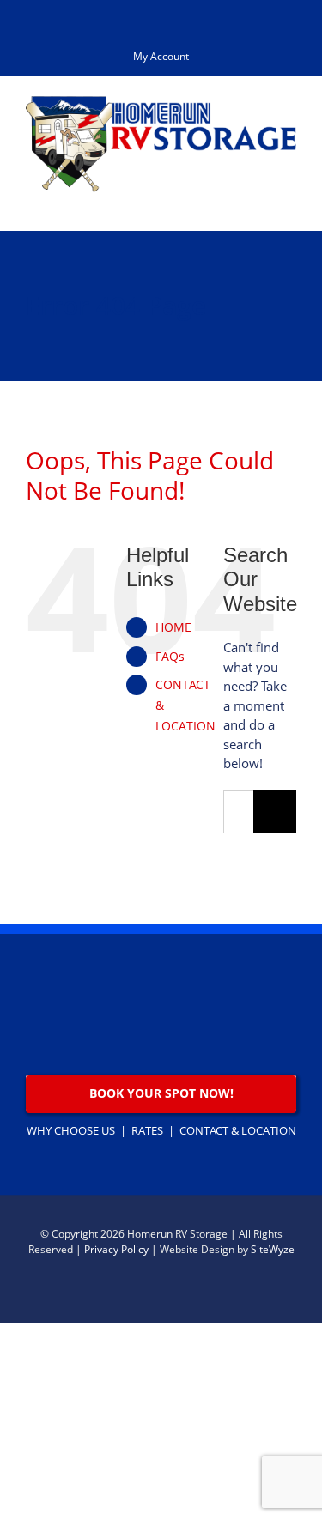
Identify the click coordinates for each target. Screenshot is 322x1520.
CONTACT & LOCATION (237, 1130)
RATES (147, 1130)
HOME (173, 627)
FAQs (170, 656)
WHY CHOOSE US (71, 1130)
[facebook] (289, 1293)
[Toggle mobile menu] (289, 201)
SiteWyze (273, 1249)
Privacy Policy (116, 1249)
